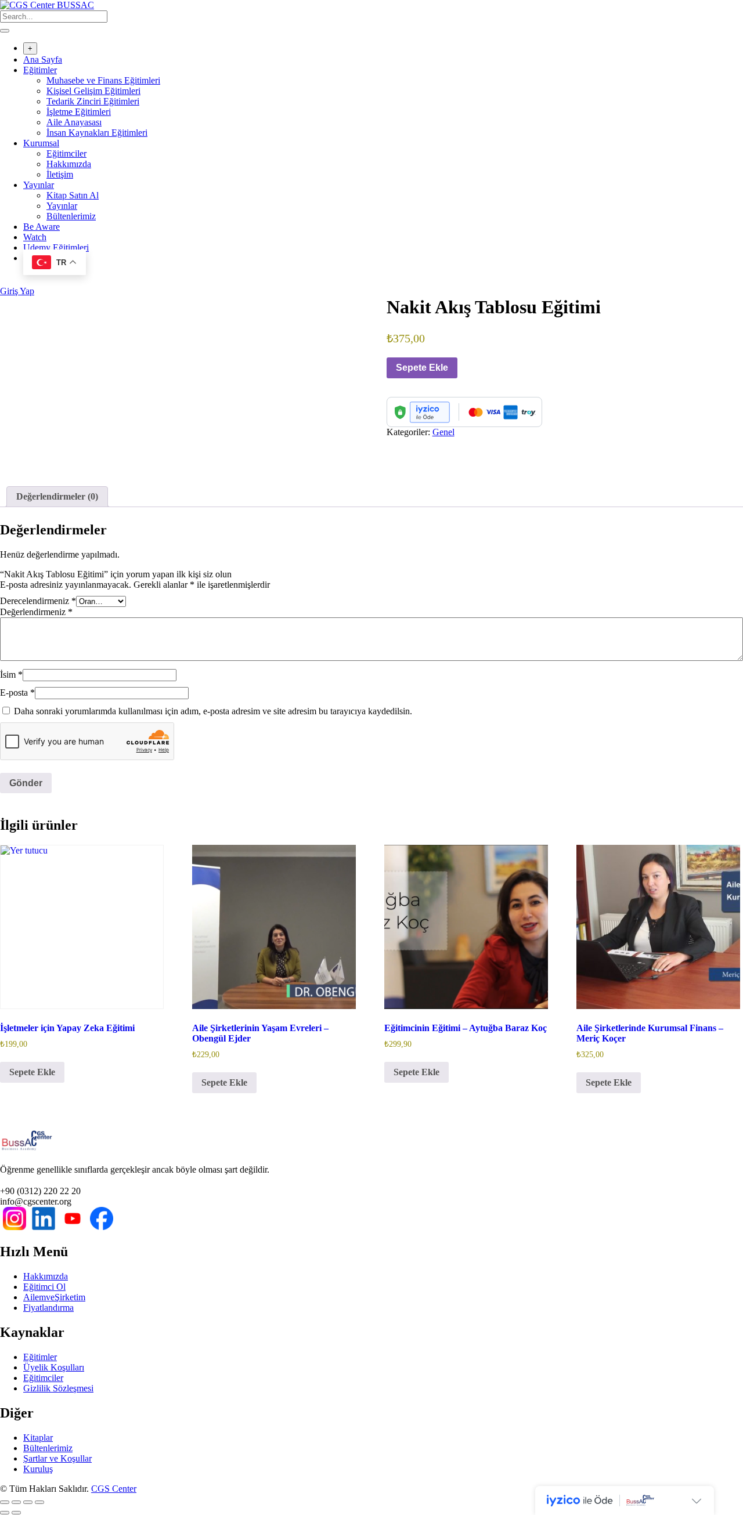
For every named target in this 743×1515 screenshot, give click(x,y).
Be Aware (41, 227)
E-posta (17, 692)
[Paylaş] (28, 1502)
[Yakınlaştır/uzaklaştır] (4, 1502)
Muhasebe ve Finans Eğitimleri (103, 80)
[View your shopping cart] (6, 280)
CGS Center (113, 1489)
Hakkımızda (68, 164)
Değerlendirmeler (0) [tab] (57, 496)
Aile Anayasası (74, 122)
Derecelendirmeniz (38, 601)
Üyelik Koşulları (53, 1367)
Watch (34, 237)
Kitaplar (38, 1437)
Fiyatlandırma (48, 1307)
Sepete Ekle (422, 368)
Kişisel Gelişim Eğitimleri (93, 91)
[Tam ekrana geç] (16, 1502)
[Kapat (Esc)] (39, 1502)
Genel (443, 432)
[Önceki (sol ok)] (4, 1512)
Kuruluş (38, 1469)
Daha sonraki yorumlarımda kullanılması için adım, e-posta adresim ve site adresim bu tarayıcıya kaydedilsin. (213, 711)
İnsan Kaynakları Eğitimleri (96, 133)
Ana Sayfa (42, 59)
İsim (11, 674)
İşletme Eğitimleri (78, 112)
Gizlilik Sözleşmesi (58, 1388)
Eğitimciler (66, 153)
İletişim (59, 174)
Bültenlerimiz (71, 216)
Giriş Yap (17, 291)
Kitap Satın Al (72, 195)
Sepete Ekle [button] (32, 1072)
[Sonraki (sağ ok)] (16, 1512)
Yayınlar (38, 185)
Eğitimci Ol (44, 1287)
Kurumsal (41, 143)
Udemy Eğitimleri (56, 247)
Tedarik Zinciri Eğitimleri (92, 101)
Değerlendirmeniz (36, 612)
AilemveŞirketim (54, 1297)
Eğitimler (40, 70)
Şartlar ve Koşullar (57, 1458)
